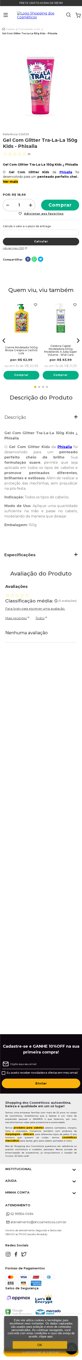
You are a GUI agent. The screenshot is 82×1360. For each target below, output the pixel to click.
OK (39, 1345)
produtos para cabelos (29, 1127)
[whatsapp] (34, 259)
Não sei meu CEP (13, 248)
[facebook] (28, 259)
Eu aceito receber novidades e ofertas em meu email (42, 1072)
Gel (38, 29)
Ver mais (10, 181)
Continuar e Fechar (41, 1352)
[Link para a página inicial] (3, 28)
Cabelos (10, 29)
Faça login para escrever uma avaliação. (35, 608)
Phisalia (65, 172)
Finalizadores (25, 29)
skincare (28, 1134)
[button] (2, 15)
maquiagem (12, 1134)
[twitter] (40, 259)
